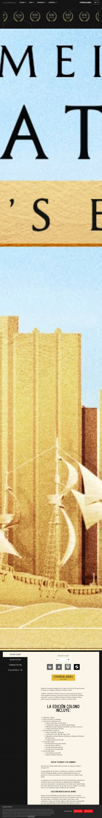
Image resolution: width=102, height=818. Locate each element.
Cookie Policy (31, 816)
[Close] (72, 394)
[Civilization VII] (9, 2)
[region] (51, 811)
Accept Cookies (78, 811)
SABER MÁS (63, 424)
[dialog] (51, 409)
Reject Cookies (88, 811)
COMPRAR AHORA (85, 2)
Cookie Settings (68, 811)
